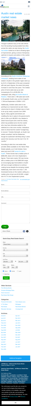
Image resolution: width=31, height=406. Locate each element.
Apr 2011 (17, 316)
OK (15, 403)
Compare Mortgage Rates (7, 290)
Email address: (5, 191)
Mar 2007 (17, 344)
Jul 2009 (17, 330)
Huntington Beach (23, 378)
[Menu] (29, 6)
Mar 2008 (17, 332)
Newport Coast (5, 378)
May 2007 (3, 344)
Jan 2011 (3, 318)
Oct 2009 (3, 327)
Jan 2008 (3, 335)
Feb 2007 (3, 347)
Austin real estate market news (11, 15)
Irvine (18, 376)
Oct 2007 (17, 337)
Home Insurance (5, 292)
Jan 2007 (17, 347)
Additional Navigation (15, 358)
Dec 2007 (17, 335)
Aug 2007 (17, 339)
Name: (3, 184)
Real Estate (13, 179)
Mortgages (18, 304)
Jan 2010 (17, 323)
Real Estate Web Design (7, 295)
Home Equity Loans (20, 302)
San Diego (3, 381)
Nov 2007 (3, 337)
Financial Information (6, 302)
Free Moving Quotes (6, 288)
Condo (13, 271)
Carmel (9, 376)
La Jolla (15, 381)
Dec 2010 (17, 318)
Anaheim (10, 379)
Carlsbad (9, 381)
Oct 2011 (3, 316)
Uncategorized (19, 309)
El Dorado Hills (5, 375)
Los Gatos (21, 383)
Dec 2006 (3, 349)
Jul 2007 (3, 342)
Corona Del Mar (14, 378)
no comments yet (25, 179)
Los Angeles (13, 375)
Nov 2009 (17, 325)
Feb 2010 (3, 323)
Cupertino (15, 383)
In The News (8, 179)
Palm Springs (17, 379)
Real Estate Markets (20, 306)
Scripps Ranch (21, 381)
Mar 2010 (17, 320)
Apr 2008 (3, 332)
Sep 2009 (17, 327)
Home (6, 271)
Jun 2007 (17, 342)
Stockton (3, 383)
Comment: (3, 203)
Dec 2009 (3, 325)
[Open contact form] (29, 2)
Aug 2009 (3, 330)
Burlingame (9, 383)
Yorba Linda (4, 379)
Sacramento (24, 379)
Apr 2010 (3, 320)
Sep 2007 (3, 339)
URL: (2, 197)
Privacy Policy (14, 396)
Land (20, 271)
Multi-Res (7, 274)
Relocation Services (6, 309)
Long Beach (20, 375)
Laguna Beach (24, 376)
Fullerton (14, 376)
